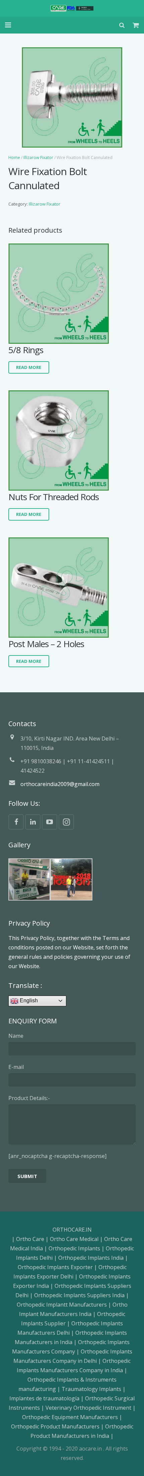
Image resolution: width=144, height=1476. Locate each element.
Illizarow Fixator (38, 157)
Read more (28, 367)
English (28, 1000)
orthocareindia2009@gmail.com (59, 784)
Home (14, 157)
